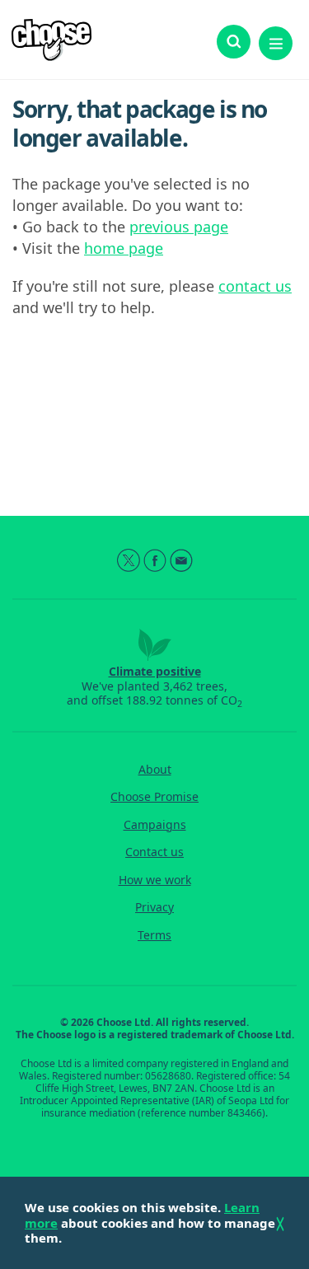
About (154, 769)
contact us (255, 286)
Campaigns (155, 824)
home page (123, 248)
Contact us (154, 852)
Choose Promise (154, 796)
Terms (154, 935)
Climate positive (155, 671)
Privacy (154, 907)
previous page (178, 226)
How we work (155, 880)
